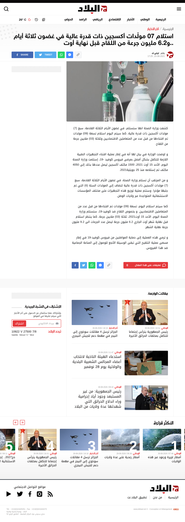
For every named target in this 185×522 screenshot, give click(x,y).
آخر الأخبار (113, 327)
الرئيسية (161, 19)
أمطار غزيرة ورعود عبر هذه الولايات (164, 459)
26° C (22, 19)
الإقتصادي (115, 19)
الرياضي (98, 19)
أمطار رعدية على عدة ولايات (122, 457)
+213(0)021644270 (39, 509)
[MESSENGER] (69, 55)
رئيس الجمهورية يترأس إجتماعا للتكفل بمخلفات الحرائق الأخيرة (148, 333)
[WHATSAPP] (61, 55)
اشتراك (19, 323)
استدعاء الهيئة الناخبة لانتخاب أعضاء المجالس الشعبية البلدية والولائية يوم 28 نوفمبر (96, 361)
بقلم (156, 55)
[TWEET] (83, 265)
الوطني (145, 19)
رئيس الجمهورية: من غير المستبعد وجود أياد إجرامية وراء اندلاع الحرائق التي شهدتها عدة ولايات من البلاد (97, 399)
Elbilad (92, 9)
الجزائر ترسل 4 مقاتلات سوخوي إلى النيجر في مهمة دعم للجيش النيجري (95, 333)
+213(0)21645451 (18, 509)
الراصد (83, 19)
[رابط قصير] (78, 55)
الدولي (68, 19)
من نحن (157, 497)
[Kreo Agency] (175, 509)
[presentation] (22, 422)
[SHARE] (75, 265)
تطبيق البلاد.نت (137, 497)
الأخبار (130, 19)
